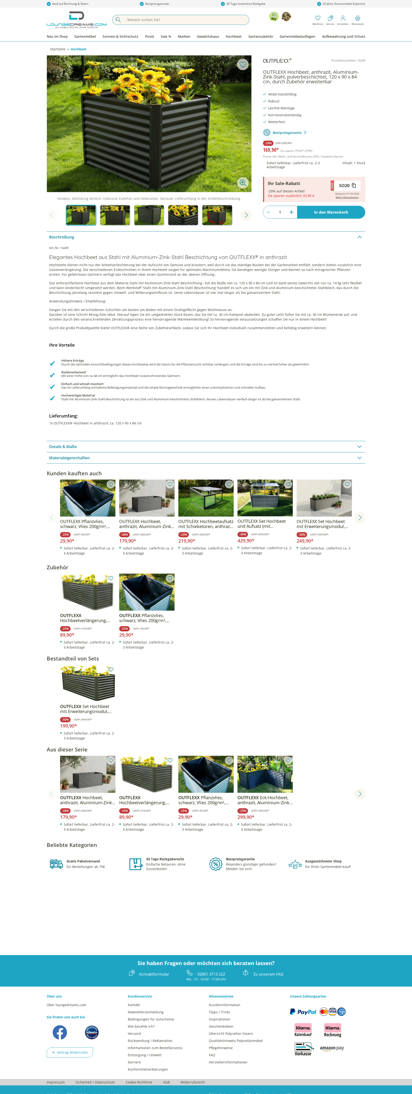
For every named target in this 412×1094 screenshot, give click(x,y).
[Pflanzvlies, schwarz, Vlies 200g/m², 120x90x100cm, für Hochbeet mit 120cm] (147, 592)
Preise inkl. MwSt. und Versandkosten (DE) (303, 156)
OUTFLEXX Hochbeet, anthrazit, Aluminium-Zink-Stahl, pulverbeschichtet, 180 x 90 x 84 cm (145, 524)
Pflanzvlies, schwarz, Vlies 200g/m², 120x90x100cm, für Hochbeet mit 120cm (142, 618)
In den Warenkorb (331, 212)
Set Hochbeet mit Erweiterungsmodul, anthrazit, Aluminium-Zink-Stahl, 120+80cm (86, 709)
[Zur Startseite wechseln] (77, 19)
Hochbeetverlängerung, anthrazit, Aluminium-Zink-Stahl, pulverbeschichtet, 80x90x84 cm (86, 618)
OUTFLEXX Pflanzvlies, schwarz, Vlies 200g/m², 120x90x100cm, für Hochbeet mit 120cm (83, 524)
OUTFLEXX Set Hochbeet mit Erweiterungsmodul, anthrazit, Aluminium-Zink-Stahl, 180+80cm (323, 524)
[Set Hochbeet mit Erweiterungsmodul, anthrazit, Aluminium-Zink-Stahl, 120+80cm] (87, 683)
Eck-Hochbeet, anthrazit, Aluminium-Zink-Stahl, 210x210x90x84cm (264, 800)
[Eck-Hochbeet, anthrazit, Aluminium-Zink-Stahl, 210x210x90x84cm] (265, 774)
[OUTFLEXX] (277, 60)
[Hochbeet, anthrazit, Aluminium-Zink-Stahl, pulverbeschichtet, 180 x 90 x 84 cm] (87, 774)
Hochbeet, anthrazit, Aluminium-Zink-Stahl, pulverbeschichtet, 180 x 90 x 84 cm (86, 800)
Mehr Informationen (347, 197)
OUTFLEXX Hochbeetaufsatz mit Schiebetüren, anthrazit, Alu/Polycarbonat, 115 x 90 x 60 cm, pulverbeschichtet (205, 524)
